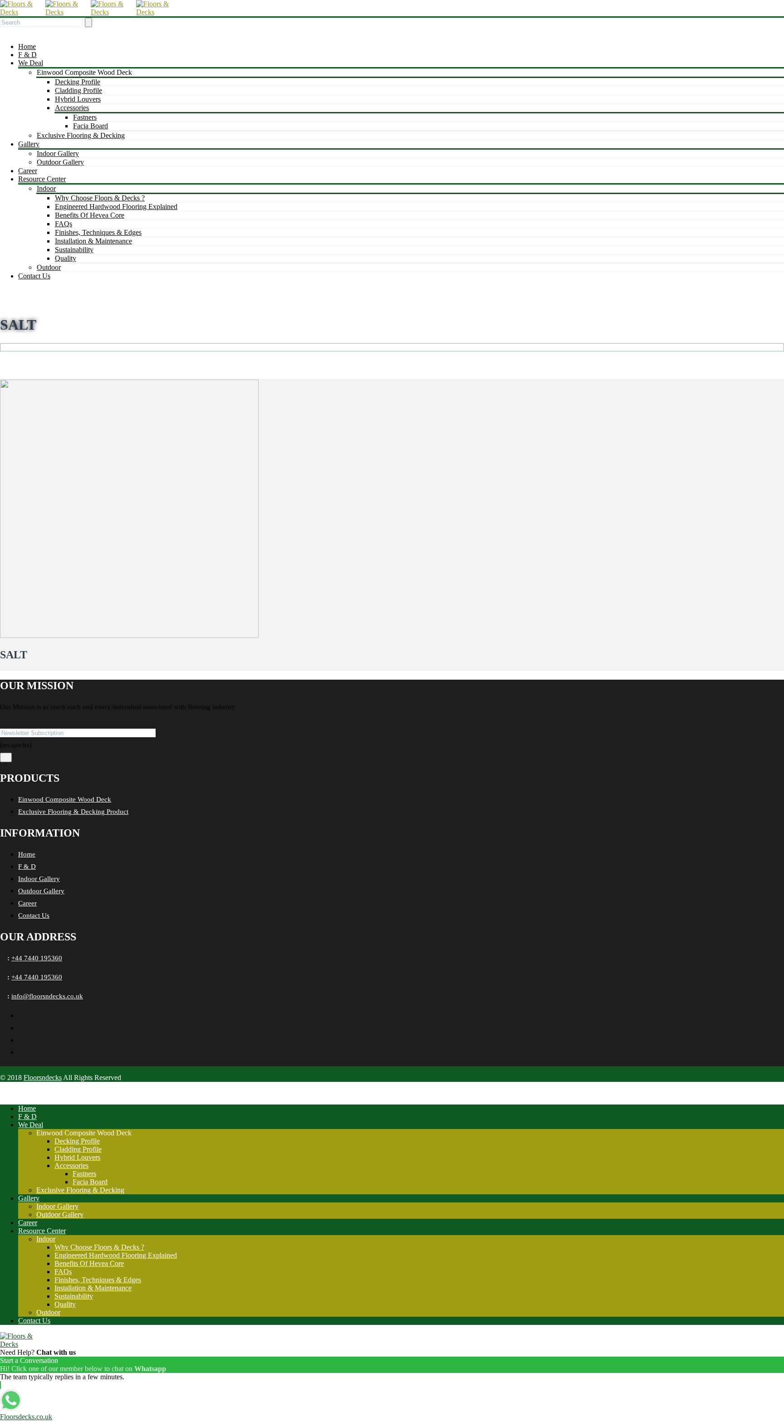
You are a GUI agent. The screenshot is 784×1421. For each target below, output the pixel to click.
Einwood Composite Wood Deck (64, 799)
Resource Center (42, 179)
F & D (27, 54)
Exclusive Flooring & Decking (81, 135)
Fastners (85, 117)
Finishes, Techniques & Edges (98, 232)
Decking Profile (77, 82)
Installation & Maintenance (93, 241)
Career (27, 171)
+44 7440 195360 (36, 958)
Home (27, 46)
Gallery (28, 144)
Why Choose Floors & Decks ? (100, 198)
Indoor (46, 188)
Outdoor (49, 267)
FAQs (63, 224)
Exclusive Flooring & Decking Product (73, 811)
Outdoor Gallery (60, 162)
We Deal (30, 63)
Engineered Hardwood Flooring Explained (116, 206)
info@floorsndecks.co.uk (47, 996)
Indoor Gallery (58, 153)
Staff (33, 355)
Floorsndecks (43, 1077)
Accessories (72, 108)
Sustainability (74, 249)
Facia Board (90, 126)
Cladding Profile (78, 90)
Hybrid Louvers (78, 99)
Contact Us (34, 276)
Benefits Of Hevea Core (89, 215)
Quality (65, 258)
